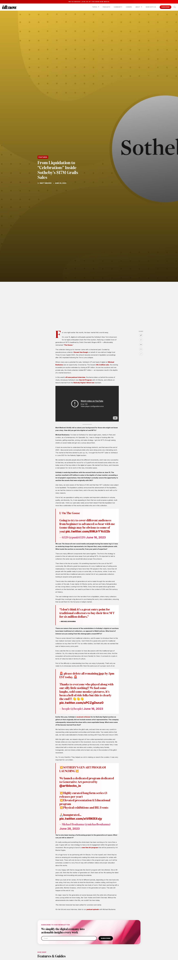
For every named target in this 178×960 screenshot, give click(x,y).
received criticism (83, 717)
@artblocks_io (70, 786)
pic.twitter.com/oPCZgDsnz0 (81, 703)
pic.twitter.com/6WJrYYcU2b (88, 531)
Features (42, 157)
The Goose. (68, 345)
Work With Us (151, 7)
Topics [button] (94, 7)
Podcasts (106, 7)
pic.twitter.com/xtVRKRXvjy (80, 818)
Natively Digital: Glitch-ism (84, 383)
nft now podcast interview (75, 377)
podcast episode (92, 909)
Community (118, 7)
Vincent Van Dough (80, 352)
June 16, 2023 (96, 537)
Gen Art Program (85, 380)
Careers (129, 7)
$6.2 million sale (102, 365)
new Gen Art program (90, 847)
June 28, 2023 (69, 828)
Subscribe (165, 7)
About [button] (138, 7)
